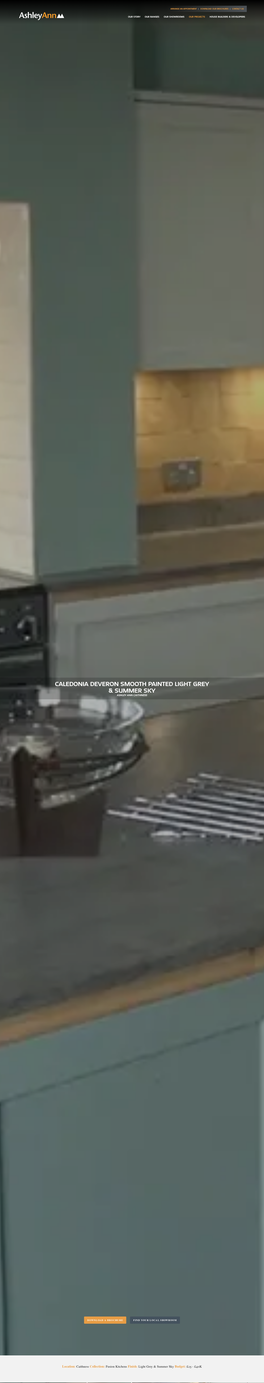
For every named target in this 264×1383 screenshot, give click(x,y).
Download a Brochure (105, 1320)
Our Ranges (152, 16)
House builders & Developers (227, 16)
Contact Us (238, 9)
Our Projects (197, 16)
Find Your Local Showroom (155, 1320)
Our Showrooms (174, 16)
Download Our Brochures (214, 9)
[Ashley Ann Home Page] (41, 19)
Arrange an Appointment (183, 9)
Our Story (134, 16)
